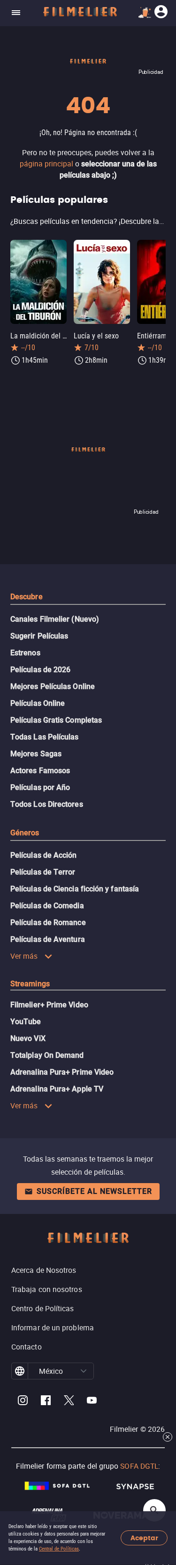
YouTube (25, 1021)
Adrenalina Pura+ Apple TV (56, 1088)
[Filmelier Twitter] (68, 1401)
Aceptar (144, 1538)
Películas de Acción (43, 855)
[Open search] (154, 1510)
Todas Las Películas (44, 736)
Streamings (30, 983)
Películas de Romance (48, 922)
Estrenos (25, 652)
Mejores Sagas (35, 753)
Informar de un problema (52, 1327)
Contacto (26, 1347)
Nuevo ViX (28, 1038)
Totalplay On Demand (47, 1055)
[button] (83, 1371)
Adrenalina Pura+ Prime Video (62, 1072)
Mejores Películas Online (52, 686)
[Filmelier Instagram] (22, 1401)
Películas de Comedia (47, 905)
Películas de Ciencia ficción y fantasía (74, 888)
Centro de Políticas (42, 1308)
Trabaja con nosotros (46, 1289)
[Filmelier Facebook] (45, 1401)
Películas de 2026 (40, 669)
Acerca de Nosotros (43, 1270)
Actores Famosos (40, 770)
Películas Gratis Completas (56, 720)
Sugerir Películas (39, 636)
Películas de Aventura (47, 939)
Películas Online (37, 703)
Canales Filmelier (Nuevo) (54, 619)
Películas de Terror (43, 872)
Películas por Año (40, 787)
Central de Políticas (59, 1549)
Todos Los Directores (46, 804)
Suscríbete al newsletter (94, 1191)
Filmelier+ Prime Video (49, 1004)
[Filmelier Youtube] (91, 1401)
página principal (46, 163)
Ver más (24, 956)
